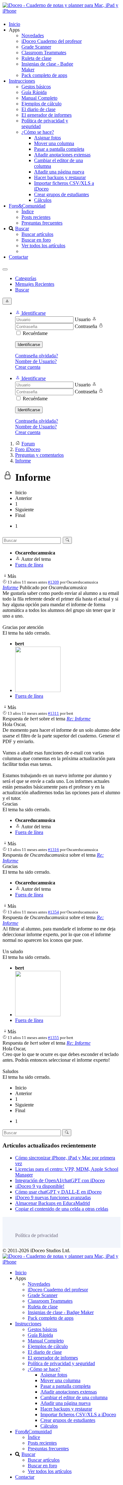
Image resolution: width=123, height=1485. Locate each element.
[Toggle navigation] (5, 269)
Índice (27, 211)
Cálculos (42, 200)
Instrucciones (22, 81)
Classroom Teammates (43, 52)
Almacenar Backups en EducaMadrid (52, 1203)
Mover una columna (54, 143)
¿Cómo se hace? (37, 132)
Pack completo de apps (44, 75)
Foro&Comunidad (27, 205)
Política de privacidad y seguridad (61, 1363)
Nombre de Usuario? (36, 361)
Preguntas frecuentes (41, 223)
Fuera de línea (29, 564)
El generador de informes (46, 115)
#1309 (53, 582)
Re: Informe (79, 718)
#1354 (53, 912)
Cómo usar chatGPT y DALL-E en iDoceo (58, 1191)
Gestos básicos (36, 86)
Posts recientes (35, 217)
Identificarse (29, 344)
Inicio (14, 24)
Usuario (83, 319)
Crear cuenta (27, 367)
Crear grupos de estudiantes (61, 194)
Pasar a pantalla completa (59, 149)
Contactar (18, 257)
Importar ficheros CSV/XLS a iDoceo (78, 1414)
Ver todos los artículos (43, 245)
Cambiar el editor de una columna (74, 1397)
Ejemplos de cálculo (41, 103)
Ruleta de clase (36, 58)
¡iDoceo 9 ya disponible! (39, 1186)
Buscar (22, 228)
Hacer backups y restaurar (60, 177)
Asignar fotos (47, 137)
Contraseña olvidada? (36, 355)
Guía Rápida (34, 92)
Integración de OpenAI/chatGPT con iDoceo (60, 1180)
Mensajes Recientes (34, 284)
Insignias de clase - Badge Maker (61, 1312)
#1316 (53, 849)
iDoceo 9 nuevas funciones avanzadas (53, 1197)
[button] (30, 313)
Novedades (32, 35)
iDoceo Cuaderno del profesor (51, 41)
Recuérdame (35, 333)
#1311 (53, 713)
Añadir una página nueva (59, 171)
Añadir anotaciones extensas (62, 154)
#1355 (53, 1037)
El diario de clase (38, 109)
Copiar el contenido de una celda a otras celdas (61, 1209)
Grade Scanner (36, 47)
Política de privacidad (36, 1235)
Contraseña (86, 326)
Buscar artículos (37, 234)
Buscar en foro (36, 240)
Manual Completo (39, 98)
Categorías (25, 278)
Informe (10, 587)
